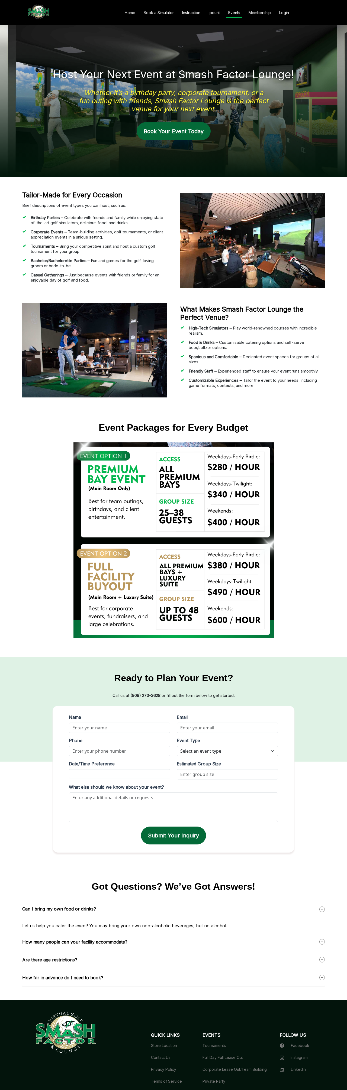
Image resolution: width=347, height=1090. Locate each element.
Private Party (214, 1081)
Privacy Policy (163, 1069)
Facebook (300, 1045)
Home (130, 12)
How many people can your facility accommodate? (74, 942)
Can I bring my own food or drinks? (59, 909)
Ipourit (214, 12)
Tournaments (214, 1045)
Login (284, 12)
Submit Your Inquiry (173, 835)
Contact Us (161, 1057)
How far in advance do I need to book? (62, 977)
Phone (75, 740)
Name (75, 717)
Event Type (188, 740)
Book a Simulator (159, 12)
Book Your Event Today (174, 131)
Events (234, 12)
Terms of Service (166, 1081)
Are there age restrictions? (49, 959)
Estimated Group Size (199, 763)
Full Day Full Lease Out (223, 1057)
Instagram (299, 1057)
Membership (260, 12)
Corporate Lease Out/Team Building (235, 1069)
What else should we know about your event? (116, 787)
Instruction (191, 12)
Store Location (164, 1045)
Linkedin (298, 1069)
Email (182, 717)
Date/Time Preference (92, 763)
